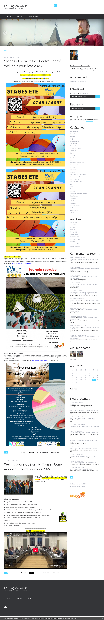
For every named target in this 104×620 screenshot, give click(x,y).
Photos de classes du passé (78, 193)
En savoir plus (73, 618)
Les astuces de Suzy (76, 179)
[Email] (55, 5)
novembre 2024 (75, 239)
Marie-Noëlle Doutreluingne (79, 292)
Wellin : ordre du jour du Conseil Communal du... (83, 318)
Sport (72, 201)
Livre (71, 184)
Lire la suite (89, 121)
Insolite (72, 167)
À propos (30, 598)
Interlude (73, 170)
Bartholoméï (74, 310)
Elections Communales (77, 162)
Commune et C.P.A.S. (76, 148)
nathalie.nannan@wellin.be (40, 360)
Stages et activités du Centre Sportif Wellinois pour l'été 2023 (32, 63)
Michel (72, 259)
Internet (72, 172)
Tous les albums (74, 359)
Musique (72, 191)
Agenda (72, 136)
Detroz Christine (75, 300)
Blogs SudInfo (74, 141)
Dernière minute (75, 158)
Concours (73, 150)
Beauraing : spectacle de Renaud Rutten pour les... (84, 441)
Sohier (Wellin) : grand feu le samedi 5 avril (83, 463)
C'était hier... (74, 143)
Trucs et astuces (75, 205)
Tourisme (73, 203)
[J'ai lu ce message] (102, 618)
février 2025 (74, 232)
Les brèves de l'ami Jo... (77, 182)
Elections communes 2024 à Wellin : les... (84, 260)
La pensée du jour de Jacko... (78, 174)
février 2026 (74, 222)
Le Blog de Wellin (16, 5)
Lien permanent (44, 452)
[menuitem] (9, 16)
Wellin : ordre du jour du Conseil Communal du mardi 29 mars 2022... (33, 466)
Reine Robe (73, 276)
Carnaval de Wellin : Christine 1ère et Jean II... (83, 293)
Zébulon (72, 212)
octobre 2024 (74, 241)
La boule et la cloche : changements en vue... (84, 269)
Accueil (9, 16)
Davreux (72, 318)
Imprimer (56, 452)
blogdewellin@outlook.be (78, 81)
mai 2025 (73, 225)
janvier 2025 (74, 234)
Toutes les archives (75, 246)
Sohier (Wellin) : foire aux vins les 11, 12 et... (83, 456)
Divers (72, 160)
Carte (73, 389)
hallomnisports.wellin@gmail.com (22, 263)
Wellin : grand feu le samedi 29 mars (81, 469)
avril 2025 (73, 227)
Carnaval (73, 146)
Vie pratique (74, 210)
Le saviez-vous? (75, 177)
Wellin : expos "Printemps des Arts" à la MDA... (84, 448)
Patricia (72, 269)
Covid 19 (72, 153)
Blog (71, 139)
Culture (72, 155)
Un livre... (73, 208)
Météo (72, 189)
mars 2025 (73, 229)
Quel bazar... (74, 196)
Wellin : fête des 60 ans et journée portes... (83, 418)
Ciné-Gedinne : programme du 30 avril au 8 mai (84, 426)
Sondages (73, 198)
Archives (19, 16)
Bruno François (75, 327)
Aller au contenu (6, 1)
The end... (73, 404)
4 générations (74, 131)
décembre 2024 (74, 237)
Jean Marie (73, 284)
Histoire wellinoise (75, 165)
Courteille (73, 336)
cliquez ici (46, 78)
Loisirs (72, 186)
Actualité (72, 134)
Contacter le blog (33, 16)
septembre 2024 (75, 244)
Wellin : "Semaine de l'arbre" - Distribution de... (84, 328)
